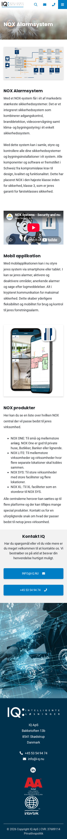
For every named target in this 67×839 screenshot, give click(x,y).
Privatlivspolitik (33, 833)
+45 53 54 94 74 (30, 590)
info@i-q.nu (30, 573)
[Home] (15, 4)
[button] (62, 4)
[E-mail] (44, 4)
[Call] (53, 4)
